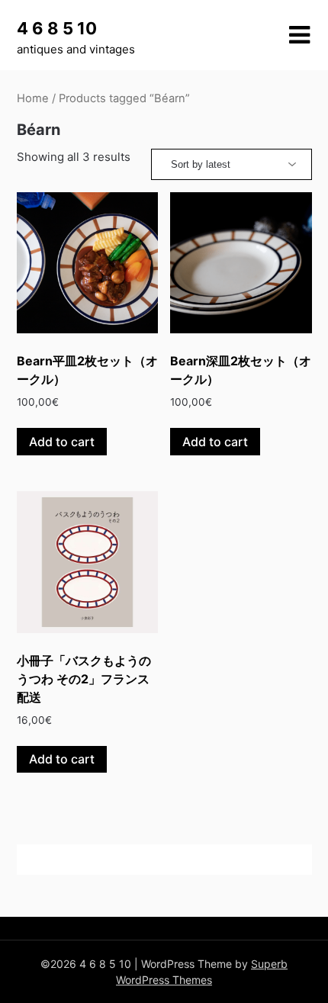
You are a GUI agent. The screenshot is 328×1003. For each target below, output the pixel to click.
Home (33, 98)
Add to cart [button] (62, 441)
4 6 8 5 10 (57, 28)
